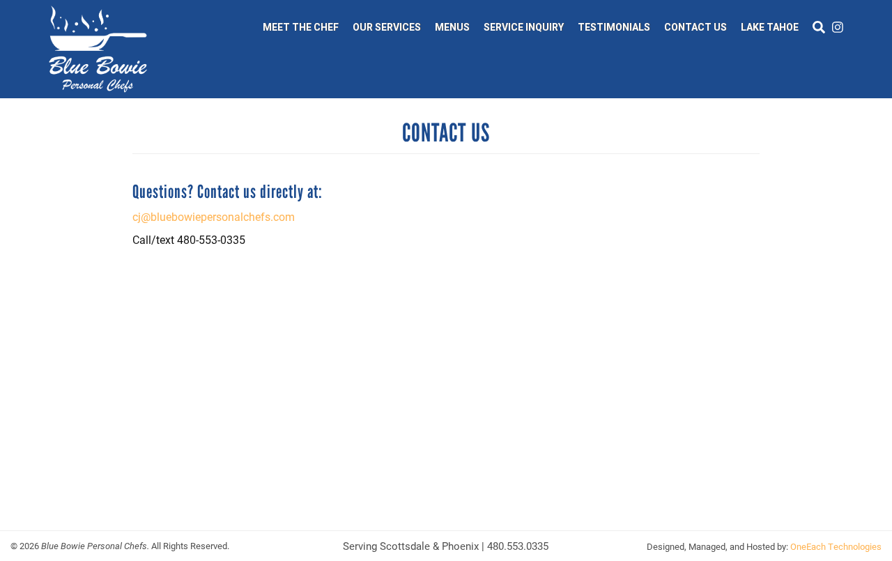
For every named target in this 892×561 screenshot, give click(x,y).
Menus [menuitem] (452, 27)
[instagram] (837, 27)
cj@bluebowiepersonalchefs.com (213, 216)
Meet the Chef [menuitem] (301, 27)
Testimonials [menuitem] (614, 27)
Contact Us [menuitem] (695, 27)
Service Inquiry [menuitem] (524, 27)
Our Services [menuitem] (387, 27)
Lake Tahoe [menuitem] (770, 27)
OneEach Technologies (836, 546)
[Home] (98, 49)
